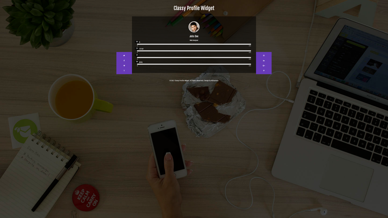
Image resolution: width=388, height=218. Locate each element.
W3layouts (214, 80)
